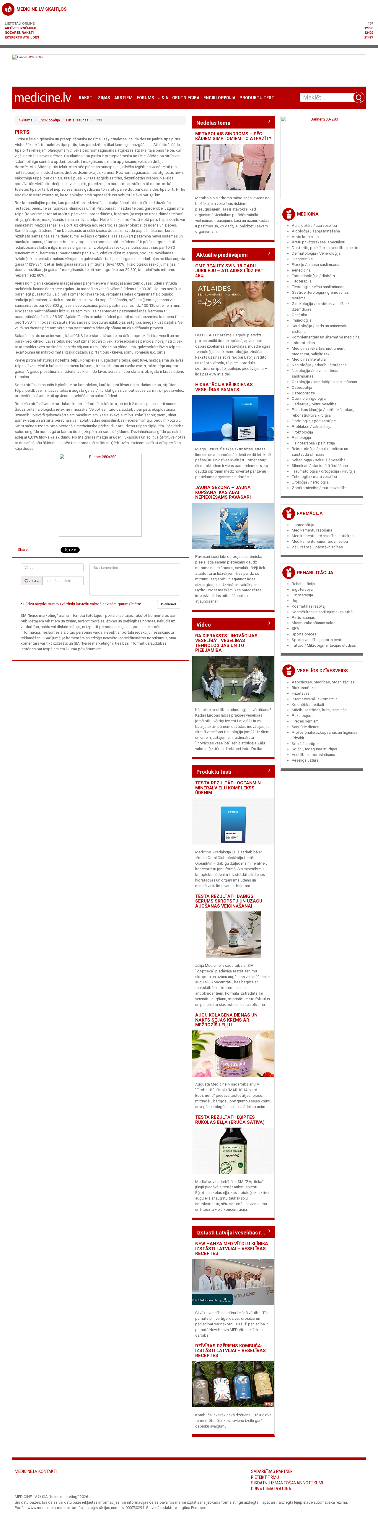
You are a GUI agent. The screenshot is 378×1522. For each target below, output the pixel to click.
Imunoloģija (302, 320)
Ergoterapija (302, 589)
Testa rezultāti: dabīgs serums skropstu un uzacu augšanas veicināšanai (228, 901)
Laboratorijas (303, 343)
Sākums (25, 120)
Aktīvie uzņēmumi (20, 28)
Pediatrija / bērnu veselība (314, 404)
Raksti (86, 98)
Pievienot (168, 604)
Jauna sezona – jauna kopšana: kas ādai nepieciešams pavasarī (223, 492)
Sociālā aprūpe (304, 743)
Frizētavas (300, 693)
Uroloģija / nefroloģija (310, 482)
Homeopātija (303, 525)
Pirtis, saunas (77, 120)
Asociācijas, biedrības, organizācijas (323, 682)
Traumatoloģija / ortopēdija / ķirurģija (324, 471)
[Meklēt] (358, 97)
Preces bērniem (305, 721)
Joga (296, 600)
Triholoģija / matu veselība (314, 476)
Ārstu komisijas (305, 237)
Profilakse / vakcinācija (311, 426)
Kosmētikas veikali (308, 704)
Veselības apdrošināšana (313, 754)
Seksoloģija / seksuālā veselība (319, 460)
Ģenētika (299, 315)
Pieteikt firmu (265, 1477)
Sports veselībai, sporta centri (317, 640)
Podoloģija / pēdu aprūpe (314, 421)
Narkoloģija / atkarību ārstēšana (319, 365)
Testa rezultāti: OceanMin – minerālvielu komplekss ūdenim (230, 787)
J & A (163, 98)
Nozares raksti (19, 32)
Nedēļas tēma (213, 123)
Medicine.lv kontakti (36, 1471)
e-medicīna (301, 270)
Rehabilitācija (315, 572)
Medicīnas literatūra (309, 359)
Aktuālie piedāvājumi (222, 255)
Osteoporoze (303, 393)
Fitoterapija (302, 281)
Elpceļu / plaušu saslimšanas (316, 264)
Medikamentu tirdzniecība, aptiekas (322, 536)
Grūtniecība (185, 98)
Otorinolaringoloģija (309, 398)
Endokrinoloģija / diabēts (313, 276)
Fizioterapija (302, 595)
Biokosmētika (304, 687)
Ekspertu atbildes (22, 37)
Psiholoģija (301, 437)
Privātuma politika (271, 1488)
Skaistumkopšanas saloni (314, 623)
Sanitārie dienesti (307, 727)
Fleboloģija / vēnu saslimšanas (318, 287)
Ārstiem (123, 98)
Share (22, 549)
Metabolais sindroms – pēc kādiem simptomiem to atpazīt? (233, 136)
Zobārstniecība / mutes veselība (320, 488)
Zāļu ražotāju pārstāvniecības (317, 547)
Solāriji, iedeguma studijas (314, 749)
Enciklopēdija (219, 98)
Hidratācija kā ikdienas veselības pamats (224, 387)
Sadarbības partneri (272, 1471)
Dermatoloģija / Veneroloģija (316, 253)
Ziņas (104, 98)
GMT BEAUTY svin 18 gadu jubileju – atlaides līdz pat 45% (229, 270)
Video (203, 625)
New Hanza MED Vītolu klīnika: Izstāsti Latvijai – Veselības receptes (232, 1248)
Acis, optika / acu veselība (314, 225)
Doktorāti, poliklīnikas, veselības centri (325, 247)
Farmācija (310, 513)
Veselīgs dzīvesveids (322, 670)
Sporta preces (304, 634)
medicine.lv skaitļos (42, 9)
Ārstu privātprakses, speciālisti (318, 242)
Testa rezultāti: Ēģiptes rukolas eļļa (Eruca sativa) (230, 1120)
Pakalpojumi (302, 715)
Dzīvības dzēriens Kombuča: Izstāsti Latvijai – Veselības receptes (230, 1350)
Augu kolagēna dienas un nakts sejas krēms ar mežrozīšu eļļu (226, 1019)
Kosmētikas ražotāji (309, 606)
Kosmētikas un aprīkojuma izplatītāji (323, 612)
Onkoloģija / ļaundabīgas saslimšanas (324, 382)
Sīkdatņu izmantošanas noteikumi (287, 1483)
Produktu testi (257, 98)
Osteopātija (302, 387)
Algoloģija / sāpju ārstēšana (316, 231)
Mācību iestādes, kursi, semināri (319, 710)
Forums (145, 98)
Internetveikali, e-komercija (315, 699)
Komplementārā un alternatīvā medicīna (326, 337)
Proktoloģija (302, 432)
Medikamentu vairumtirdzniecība (320, 541)
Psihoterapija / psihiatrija (313, 443)
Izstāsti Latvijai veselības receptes (233, 1232)
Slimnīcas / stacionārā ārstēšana (320, 465)
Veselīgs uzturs (305, 760)
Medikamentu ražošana (312, 530)
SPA (295, 628)
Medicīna (308, 214)
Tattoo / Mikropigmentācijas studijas (324, 645)
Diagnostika (302, 259)
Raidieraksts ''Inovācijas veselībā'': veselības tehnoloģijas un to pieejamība (226, 643)
